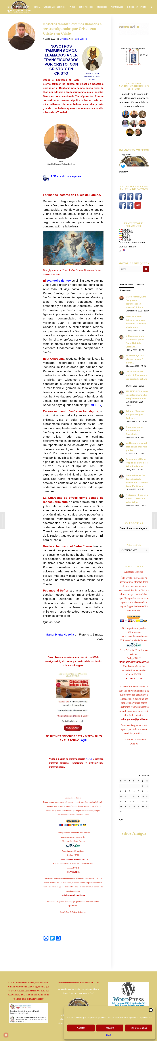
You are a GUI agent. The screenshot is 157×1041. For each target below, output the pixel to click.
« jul (121, 819)
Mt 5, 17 (96, 405)
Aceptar (81, 1028)
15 (143, 796)
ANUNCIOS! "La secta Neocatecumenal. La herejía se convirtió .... (137, 395)
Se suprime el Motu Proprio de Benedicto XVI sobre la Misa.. (137, 462)
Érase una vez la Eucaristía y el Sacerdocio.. (134, 430)
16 (147, 796)
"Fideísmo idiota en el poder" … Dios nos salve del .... (137, 498)
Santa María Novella (60, 634)
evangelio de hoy (58, 280)
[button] (150, 1010)
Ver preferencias (138, 1028)
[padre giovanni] (126, 126)
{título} (108, 1035)
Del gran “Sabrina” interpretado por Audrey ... (135, 414)
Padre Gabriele (80, 39)
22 (143, 801)
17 (121, 801)
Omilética (64, 39)
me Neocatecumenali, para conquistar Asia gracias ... (137, 446)
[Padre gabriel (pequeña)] (21, 36)
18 (125, 801)
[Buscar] (151, 7)
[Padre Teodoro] (130, 135)
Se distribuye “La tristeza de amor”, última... (135, 359)
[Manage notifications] (6, 1035)
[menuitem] (9, 7)
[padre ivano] (126, 117)
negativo (110, 1028)
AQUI (83, 740)
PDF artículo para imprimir (66, 176)
